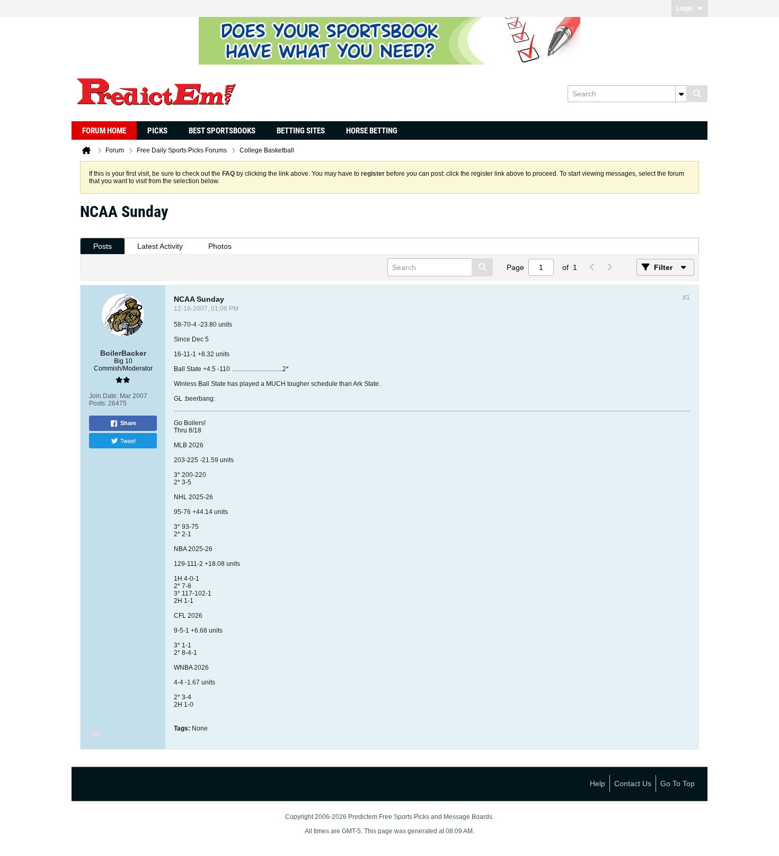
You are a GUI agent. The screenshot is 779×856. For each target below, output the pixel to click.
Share (128, 423)
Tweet (128, 440)
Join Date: (103, 396)
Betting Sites (301, 131)
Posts (102, 246)
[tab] (103, 246)
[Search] (696, 93)
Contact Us (632, 783)
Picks (157, 131)
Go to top (677, 783)
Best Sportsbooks (222, 131)
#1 (686, 297)
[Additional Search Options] (681, 93)
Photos (220, 246)
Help (597, 783)
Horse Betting (371, 131)
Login (684, 8)
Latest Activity (160, 246)
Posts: (98, 403)
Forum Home (104, 131)
